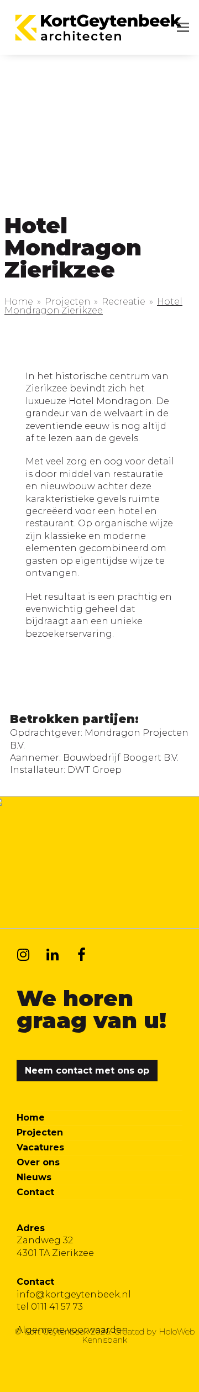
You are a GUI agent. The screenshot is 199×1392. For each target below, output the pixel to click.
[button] (183, 27)
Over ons (38, 1162)
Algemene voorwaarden (72, 1330)
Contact (35, 1192)
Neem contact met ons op (87, 1070)
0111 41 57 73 (57, 1306)
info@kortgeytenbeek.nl (74, 1294)
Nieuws (34, 1177)
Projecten (40, 1132)
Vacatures (40, 1147)
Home (31, 1117)
